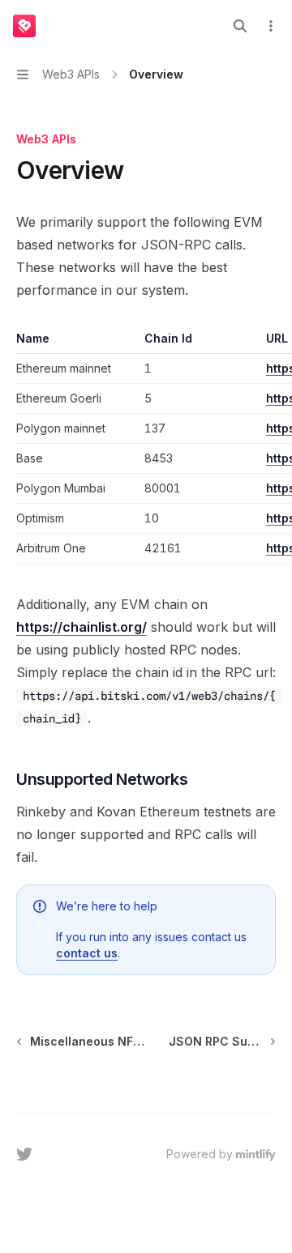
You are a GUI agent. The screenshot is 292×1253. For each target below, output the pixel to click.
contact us (87, 953)
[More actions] (271, 26)
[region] (146, 447)
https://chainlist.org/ (81, 627)
